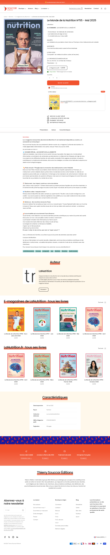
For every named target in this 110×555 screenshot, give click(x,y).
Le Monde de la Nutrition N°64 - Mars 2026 (41, 381)
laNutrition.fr (66, 247)
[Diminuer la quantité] (49, 78)
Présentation (44, 130)
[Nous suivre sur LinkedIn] (17, 537)
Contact (96, 9)
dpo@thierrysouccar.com (9, 525)
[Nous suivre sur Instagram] (13, 537)
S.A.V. (57, 514)
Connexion (58, 505)
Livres (5, 17)
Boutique (21, 9)
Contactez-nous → (26, 458)
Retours (57, 511)
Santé (77, 508)
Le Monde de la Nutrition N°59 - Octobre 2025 (94, 381)
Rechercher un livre (74, 8)
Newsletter (88, 9)
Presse (35, 517)
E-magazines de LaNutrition (22, 17)
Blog (36, 9)
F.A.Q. (56, 517)
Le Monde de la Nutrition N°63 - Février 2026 (68, 381)
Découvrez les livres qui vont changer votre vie (55, 2)
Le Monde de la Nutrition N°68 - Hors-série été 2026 (16, 335)
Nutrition (11, 17)
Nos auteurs (36, 505)
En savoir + (44, 289)
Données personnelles (61, 526)
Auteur (54, 130)
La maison (44, 9)
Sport (77, 517)
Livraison (57, 508)
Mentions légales (60, 529)
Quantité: (49, 75)
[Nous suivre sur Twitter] (9, 537)
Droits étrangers (38, 514)
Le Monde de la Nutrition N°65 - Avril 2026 (94, 335)
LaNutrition (50, 24)
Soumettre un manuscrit (40, 511)
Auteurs (30, 9)
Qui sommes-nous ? (39, 508)
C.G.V (56, 523)
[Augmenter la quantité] (57, 78)
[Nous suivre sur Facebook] (5, 537)
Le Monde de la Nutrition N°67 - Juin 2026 (42, 335)
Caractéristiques (65, 130)
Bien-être (78, 511)
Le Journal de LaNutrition (53, 414)
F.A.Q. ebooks (59, 520)
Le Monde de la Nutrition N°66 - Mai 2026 (68, 335)
